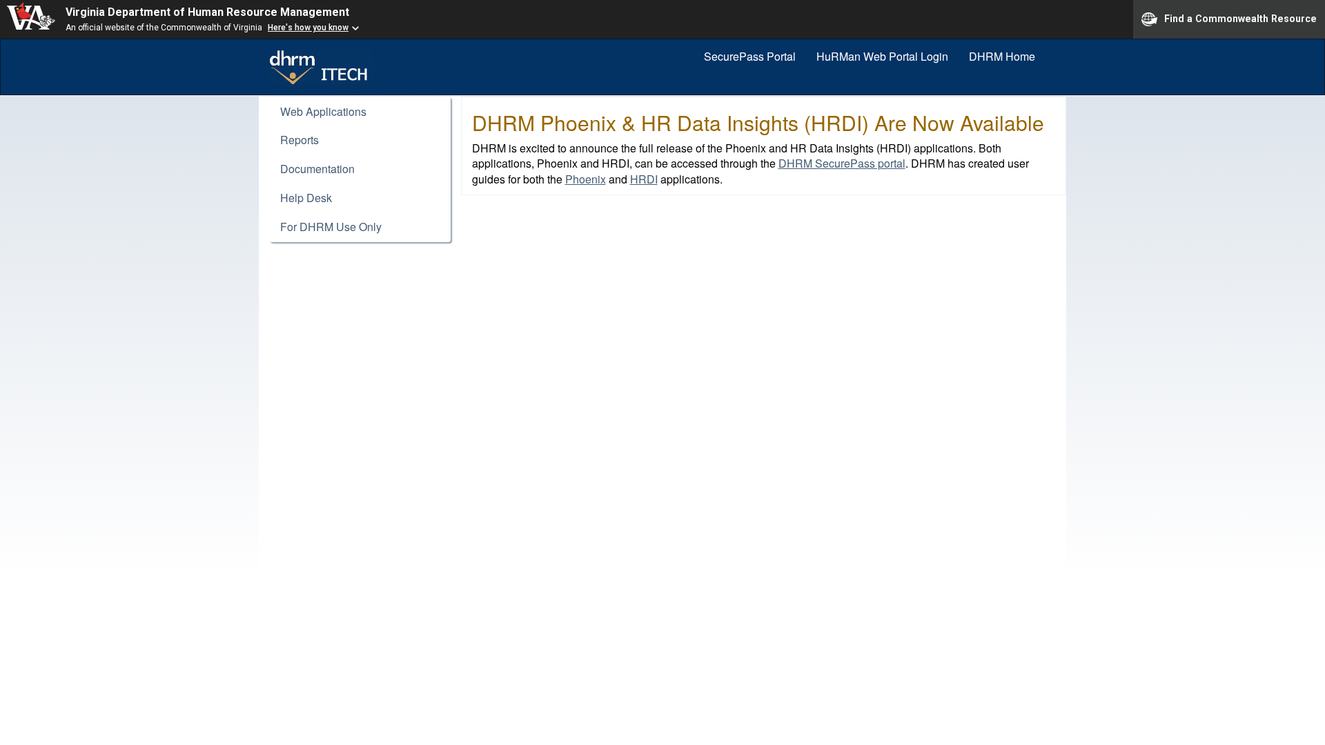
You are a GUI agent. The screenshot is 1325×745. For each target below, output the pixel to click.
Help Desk (306, 198)
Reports (299, 140)
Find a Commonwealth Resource (1240, 17)
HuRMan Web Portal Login (882, 56)
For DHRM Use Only (331, 227)
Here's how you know (308, 27)
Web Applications (323, 111)
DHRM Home (1002, 56)
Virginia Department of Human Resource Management (207, 12)
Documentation (317, 169)
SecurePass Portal (750, 56)
